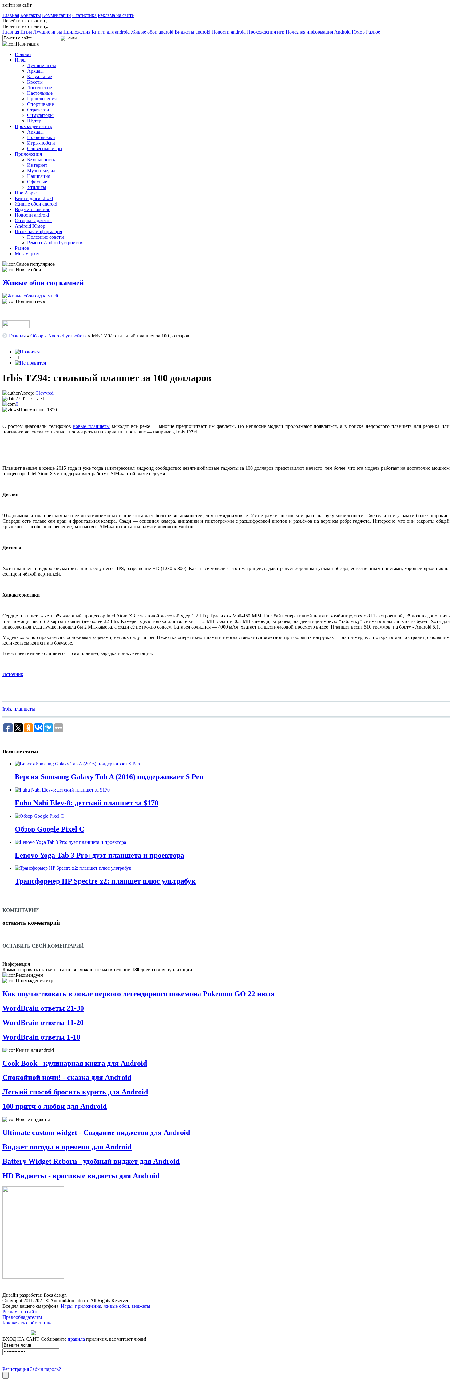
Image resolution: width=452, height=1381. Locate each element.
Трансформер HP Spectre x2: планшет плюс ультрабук (105, 881)
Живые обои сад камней (43, 283)
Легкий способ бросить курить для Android (75, 1092)
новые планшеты (91, 426)
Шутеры (36, 120)
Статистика (84, 15)
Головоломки (41, 137)
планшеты (24, 709)
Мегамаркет (27, 253)
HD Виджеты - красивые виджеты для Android (80, 1176)
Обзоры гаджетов (33, 220)
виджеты (141, 1306)
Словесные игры (44, 148)
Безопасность (41, 159)
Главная (10, 15)
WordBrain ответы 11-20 (43, 1023)
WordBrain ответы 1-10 (41, 1037)
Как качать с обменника (27, 1322)
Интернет (37, 165)
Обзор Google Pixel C (49, 829)
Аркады (35, 71)
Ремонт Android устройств (54, 242)
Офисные (37, 181)
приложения (88, 1306)
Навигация (38, 176)
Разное (373, 31)
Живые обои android (152, 31)
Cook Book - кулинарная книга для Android (74, 1063)
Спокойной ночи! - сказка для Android (66, 1077)
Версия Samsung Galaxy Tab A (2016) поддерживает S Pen (109, 777)
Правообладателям (22, 1317)
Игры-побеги (41, 143)
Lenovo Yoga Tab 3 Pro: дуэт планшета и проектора (99, 855)
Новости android (229, 31)
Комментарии (56, 15)
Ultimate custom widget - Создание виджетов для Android (96, 1132)
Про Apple (26, 192)
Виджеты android (192, 31)
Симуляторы (40, 115)
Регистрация (15, 1369)
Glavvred (44, 393)
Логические (39, 87)
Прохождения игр (265, 31)
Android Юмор (349, 31)
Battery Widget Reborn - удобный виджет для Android (91, 1161)
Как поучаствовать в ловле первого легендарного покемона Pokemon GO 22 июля (138, 994)
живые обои (116, 1306)
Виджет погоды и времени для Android (67, 1147)
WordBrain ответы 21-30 (43, 1008)
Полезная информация (309, 31)
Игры (26, 31)
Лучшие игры (47, 31)
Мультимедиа (41, 170)
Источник (12, 674)
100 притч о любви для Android (54, 1106)
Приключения (42, 98)
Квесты (35, 82)
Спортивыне (40, 104)
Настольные (40, 93)
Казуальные (39, 76)
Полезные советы (45, 237)
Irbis (6, 709)
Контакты (30, 15)
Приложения (76, 31)
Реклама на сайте (116, 15)
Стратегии (38, 109)
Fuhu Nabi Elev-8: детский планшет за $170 (86, 803)
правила (76, 1339)
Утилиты (36, 187)
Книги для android (111, 31)
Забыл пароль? (45, 1369)
